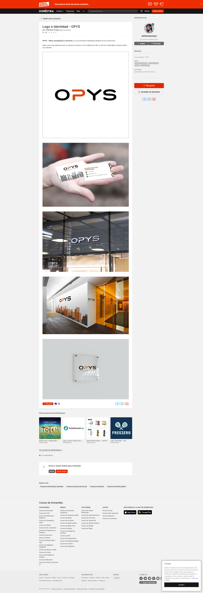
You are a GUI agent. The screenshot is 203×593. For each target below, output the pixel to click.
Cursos (41, 577)
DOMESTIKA (46, 11)
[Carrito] (141, 11)
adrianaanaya (59, 413)
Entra (52, 471)
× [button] (201, 4)
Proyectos (70, 11)
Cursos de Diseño (45, 525)
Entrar (147, 11)
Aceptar (181, 585)
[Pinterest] (149, 578)
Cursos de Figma (87, 528)
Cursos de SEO (65, 536)
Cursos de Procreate (88, 518)
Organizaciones (92, 580)
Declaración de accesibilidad (96, 589)
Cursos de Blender (87, 526)
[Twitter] (145, 578)
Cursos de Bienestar (46, 560)
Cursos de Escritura (45, 535)
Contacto (92, 577)
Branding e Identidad (141, 63)
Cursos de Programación (68, 538)
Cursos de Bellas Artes (67, 526)
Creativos (65, 577)
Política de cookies (82, 589)
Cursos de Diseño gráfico (68, 523)
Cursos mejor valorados (110, 513)
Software (85, 507)
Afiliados (84, 580)
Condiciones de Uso (56, 589)
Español (116, 578)
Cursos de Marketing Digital (69, 541)
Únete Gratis (62, 471)
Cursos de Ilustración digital (69, 515)
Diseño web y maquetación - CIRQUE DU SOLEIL (48, 441)
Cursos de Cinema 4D (88, 520)
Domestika (84, 577)
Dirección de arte (153, 63)
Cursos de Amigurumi (67, 546)
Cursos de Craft (44, 513)
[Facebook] (141, 578)
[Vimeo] (158, 578)
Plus (78, 11)
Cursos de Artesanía (67, 520)
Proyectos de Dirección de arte (77, 486)
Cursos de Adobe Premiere (90, 523)
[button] (83, 11)
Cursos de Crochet (66, 543)
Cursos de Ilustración (46, 510)
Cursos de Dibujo (66, 518)
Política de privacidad (69, 589)
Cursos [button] (59, 11)
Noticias (98, 577)
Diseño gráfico (145, 65)
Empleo (54, 577)
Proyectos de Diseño (97, 486)
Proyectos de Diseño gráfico (116, 486)
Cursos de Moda (44, 538)
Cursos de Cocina (45, 552)
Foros (59, 577)
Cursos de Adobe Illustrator (90, 515)
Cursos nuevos (107, 510)
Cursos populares (108, 516)
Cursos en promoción (110, 518)
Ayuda (107, 577)
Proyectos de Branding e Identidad (51, 486)
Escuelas (71, 577)
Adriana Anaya (58, 30)
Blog (103, 577)
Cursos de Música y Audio (47, 549)
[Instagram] (153, 578)
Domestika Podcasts (45, 580)
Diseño (137, 65)
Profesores (101, 580)
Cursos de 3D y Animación (47, 528)
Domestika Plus (57, 580)
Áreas (63, 507)
